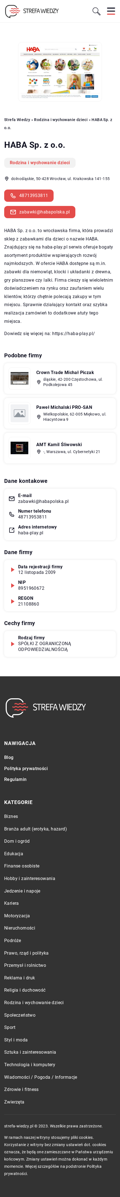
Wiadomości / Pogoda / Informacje (40, 1077)
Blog (9, 757)
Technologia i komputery (29, 1064)
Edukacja (13, 853)
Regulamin (15, 779)
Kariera (11, 903)
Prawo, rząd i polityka (26, 953)
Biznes (11, 816)
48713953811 (33, 195)
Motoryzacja (17, 915)
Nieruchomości (19, 928)
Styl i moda (16, 1040)
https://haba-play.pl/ (73, 333)
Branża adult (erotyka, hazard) (35, 829)
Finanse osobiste (21, 866)
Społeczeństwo (19, 1015)
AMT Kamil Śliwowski (59, 444)
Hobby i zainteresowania (29, 878)
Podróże (12, 940)
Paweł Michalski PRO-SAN (64, 407)
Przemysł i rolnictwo (25, 965)
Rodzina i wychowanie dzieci (40, 162)
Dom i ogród (17, 841)
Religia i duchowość (25, 990)
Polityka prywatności (26, 768)
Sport (9, 1027)
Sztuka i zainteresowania (30, 1052)
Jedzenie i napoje (22, 891)
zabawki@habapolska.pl (44, 212)
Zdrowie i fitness (21, 1089)
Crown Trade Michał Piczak (65, 372)
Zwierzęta (14, 1102)
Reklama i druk (19, 977)
